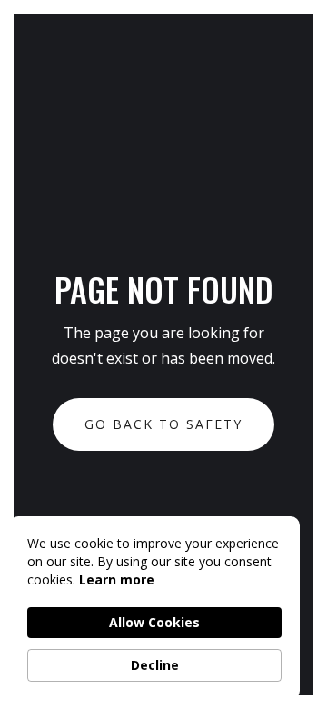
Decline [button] (155, 665)
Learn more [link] (116, 579)
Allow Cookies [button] (154, 622)
